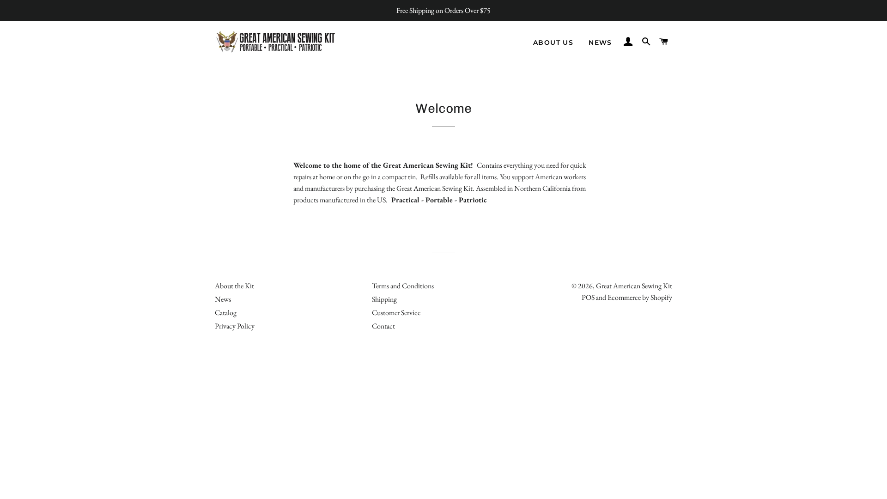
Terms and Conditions (403, 286)
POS (588, 297)
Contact (383, 326)
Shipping (384, 299)
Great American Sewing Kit (634, 286)
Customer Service (396, 312)
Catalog (226, 312)
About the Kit (234, 286)
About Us (553, 42)
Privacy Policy (235, 326)
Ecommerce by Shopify (640, 297)
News (600, 42)
